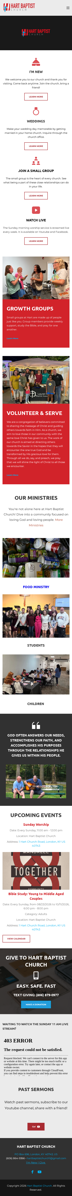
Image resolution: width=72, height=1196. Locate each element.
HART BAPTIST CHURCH (36, 1146)
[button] (67, 7)
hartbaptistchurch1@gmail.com (46, 1158)
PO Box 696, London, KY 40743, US (36, 1154)
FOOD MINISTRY (36, 587)
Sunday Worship (36, 824)
